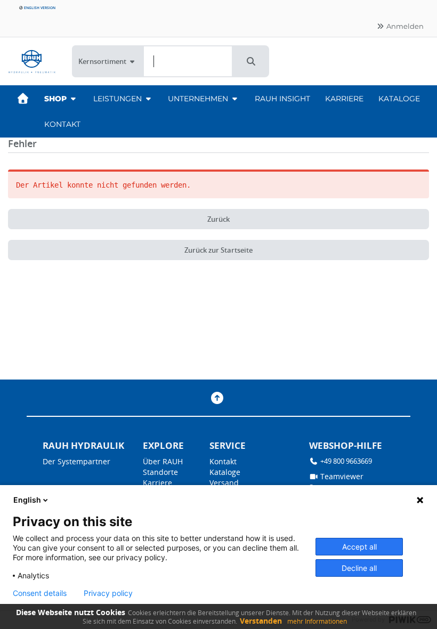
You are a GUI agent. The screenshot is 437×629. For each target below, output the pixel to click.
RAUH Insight (282, 98)
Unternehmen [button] (199, 98)
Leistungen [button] (118, 98)
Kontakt (62, 124)
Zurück (218, 219)
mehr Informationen (317, 621)
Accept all (359, 546)
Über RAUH (163, 461)
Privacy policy (108, 593)
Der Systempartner (76, 461)
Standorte (160, 472)
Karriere (344, 98)
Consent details (40, 593)
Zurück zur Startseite (218, 250)
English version (39, 7)
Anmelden (404, 26)
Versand (224, 483)
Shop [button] (56, 98)
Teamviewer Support (336, 481)
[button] (251, 61)
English (27, 499)
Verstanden (261, 621)
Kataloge (399, 98)
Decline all (359, 567)
